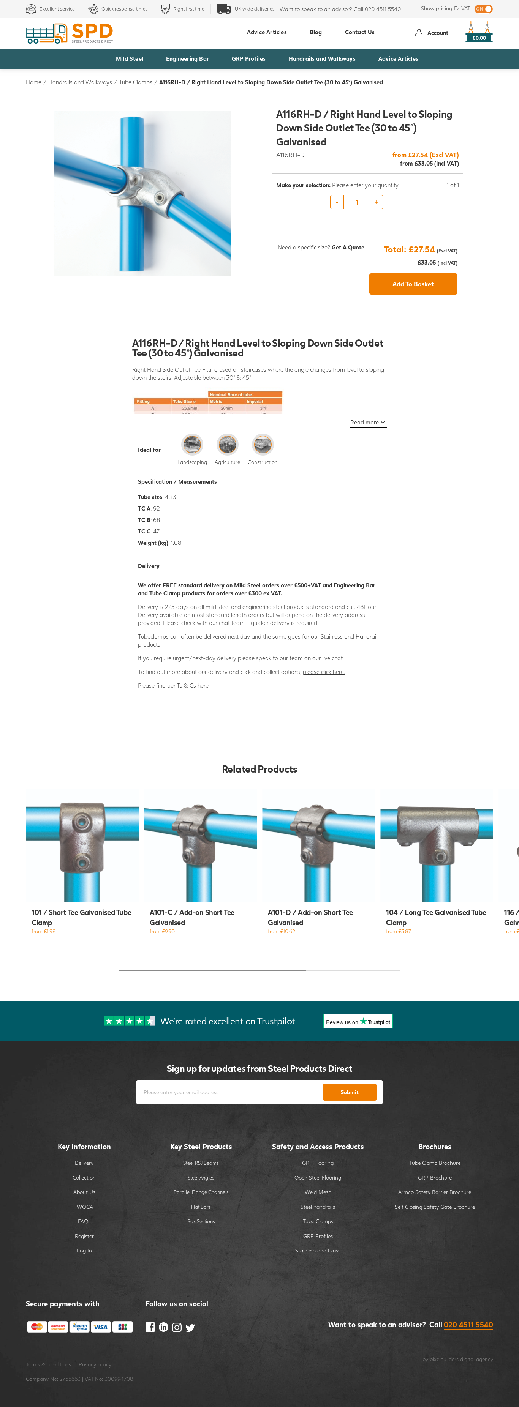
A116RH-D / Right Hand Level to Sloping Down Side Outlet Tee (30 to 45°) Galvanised (271, 82)
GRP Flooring (318, 1162)
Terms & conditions (48, 1364)
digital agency (476, 1359)
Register (84, 1236)
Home (33, 82)
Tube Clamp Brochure (434, 1162)
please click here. (324, 671)
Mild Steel (129, 58)
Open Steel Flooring (317, 1177)
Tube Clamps (135, 82)
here (203, 685)
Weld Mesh (318, 1192)
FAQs (84, 1221)
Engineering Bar (187, 58)
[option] (367, 202)
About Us (84, 1192)
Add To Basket (413, 283)
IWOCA (84, 1207)
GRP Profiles (249, 58)
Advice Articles (398, 58)
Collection (84, 1177)
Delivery (84, 1162)
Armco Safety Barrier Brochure (434, 1192)
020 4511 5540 (383, 9)
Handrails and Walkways (322, 58)
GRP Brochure (435, 1177)
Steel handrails (318, 1207)
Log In (84, 1250)
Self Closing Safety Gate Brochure (435, 1207)
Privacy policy (95, 1364)
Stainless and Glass (317, 1250)
